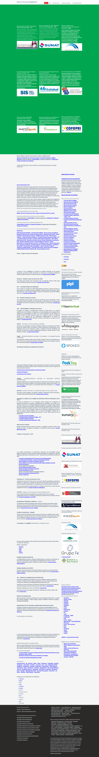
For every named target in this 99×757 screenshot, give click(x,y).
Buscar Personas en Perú (67, 589)
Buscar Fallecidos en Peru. (43, 249)
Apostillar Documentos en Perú (58, 716)
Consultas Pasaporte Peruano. (71, 218)
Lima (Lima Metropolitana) (63, 728)
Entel (20, 551)
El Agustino (20, 664)
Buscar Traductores (24, 474)
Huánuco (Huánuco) (75, 725)
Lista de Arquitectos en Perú (31, 243)
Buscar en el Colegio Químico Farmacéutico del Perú (31, 471)
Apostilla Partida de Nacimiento (24, 717)
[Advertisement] (49, 15)
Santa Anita (37, 672)
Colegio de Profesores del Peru (42, 213)
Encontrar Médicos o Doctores (42, 241)
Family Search (67, 252)
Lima (65, 618)
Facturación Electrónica (37, 247)
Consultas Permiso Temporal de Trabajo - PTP (30, 417)
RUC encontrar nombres (69, 212)
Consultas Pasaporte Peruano (24, 238)
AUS (24, 213)
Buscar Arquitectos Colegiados (26, 465)
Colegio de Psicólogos (35, 224)
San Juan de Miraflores (52, 667)
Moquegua (66, 622)
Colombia (21, 686)
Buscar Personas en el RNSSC (51, 247)
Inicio (46, 3)
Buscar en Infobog (68, 208)
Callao (65, 606)
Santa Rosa (48, 669)
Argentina (21, 678)
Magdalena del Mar (52, 664)
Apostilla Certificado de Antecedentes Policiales (28, 729)
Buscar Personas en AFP (49, 234)
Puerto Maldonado (76, 621)
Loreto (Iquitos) (74, 728)
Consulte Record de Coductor (24, 374)
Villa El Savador (29, 672)
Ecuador (21, 688)
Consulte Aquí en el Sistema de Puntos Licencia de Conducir (31, 370)
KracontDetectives (66, 586)
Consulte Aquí (50, 586)
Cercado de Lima (21, 663)
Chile (20, 684)
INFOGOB (19, 159)
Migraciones (20, 230)
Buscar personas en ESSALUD (51, 232)
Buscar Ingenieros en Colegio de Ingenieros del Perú (31, 461)
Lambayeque (67, 617)
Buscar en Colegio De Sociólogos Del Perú (29, 473)
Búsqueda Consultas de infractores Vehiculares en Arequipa (33, 655)
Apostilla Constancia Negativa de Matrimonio (27, 736)
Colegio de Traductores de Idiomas (25, 160)
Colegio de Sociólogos (22, 225)
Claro (20, 548)
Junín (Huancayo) (58, 727)
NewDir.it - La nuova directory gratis (70, 637)
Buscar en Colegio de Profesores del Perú (29, 468)
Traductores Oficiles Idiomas (24, 247)
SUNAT (18, 158)
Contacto (69, 192)
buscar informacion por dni (23, 184)
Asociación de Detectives (72, 591)
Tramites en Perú (75, 586)
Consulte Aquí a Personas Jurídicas (29, 507)
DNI (50, 3)
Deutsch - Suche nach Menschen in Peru (26, 711)
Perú (20, 695)
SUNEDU (53, 158)
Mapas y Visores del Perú (70, 643)
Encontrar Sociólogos (46, 244)
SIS (28, 158)
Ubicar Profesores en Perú (70, 235)
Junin (65, 614)
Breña (34, 663)
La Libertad (66, 615)
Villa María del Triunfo (31, 670)
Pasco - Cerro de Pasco (69, 624)
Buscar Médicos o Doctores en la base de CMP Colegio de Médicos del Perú (37, 462)
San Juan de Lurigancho (42, 670)
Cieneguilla (50, 663)
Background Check (76, 707)
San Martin (66, 628)
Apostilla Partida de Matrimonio (24, 719)
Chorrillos (56, 663)
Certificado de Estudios (22, 738)
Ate (26, 663)
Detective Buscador (70, 592)
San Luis (19, 669)
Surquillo (23, 670)
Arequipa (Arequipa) (61, 722)
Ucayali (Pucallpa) (69, 734)
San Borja (23, 672)
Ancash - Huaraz (68, 599)
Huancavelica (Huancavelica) (63, 725)
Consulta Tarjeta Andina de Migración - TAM (43, 238)
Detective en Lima (75, 713)
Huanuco (66, 611)
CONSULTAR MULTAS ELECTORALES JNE (26, 249)
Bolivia (20, 680)
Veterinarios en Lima (44, 243)
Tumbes (66, 631)
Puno (65, 627)
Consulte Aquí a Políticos (42, 394)
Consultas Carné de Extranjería (29, 237)
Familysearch (55, 159)
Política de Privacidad (55, 753)
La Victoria (38, 664)
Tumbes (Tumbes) (60, 734)
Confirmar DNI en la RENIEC (70, 200)
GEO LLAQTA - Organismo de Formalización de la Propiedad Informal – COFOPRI (71, 655)
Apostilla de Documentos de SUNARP (26, 731)
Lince (43, 664)
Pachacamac (26, 666)
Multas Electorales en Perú (70, 222)
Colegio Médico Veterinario (23, 224)
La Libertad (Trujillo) (68, 727)
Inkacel (21, 552)
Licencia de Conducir (34, 158)
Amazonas (66, 597)
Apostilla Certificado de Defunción (25, 723)
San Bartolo (30, 667)
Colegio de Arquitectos (45, 159)
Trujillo (71, 615)
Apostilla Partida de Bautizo (23, 721)
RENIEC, (19, 213)
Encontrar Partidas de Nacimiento (31, 246)
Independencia (43, 667)
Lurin (46, 664)
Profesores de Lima (30, 213)
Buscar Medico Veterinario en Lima (27, 467)
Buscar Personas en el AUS (36, 234)
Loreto (65, 619)
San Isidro (36, 667)
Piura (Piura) (63, 731)
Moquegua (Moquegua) (71, 730)
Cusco (65, 608)
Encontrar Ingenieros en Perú (27, 241)
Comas (38, 663)
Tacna (65, 630)
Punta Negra (20, 667)
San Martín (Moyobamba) (72, 733)
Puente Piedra (45, 666)
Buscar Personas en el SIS (23, 234)
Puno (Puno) (62, 733)
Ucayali (65, 633)
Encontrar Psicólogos (25, 244)
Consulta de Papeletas (45, 158)
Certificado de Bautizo (22, 740)
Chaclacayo (44, 663)
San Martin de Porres (27, 669)
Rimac (25, 667)
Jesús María (26, 664)
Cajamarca (66, 605)
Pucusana (32, 666)
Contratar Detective (77, 3)
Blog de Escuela (68, 711)
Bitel (20, 549)
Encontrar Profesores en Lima (34, 240)
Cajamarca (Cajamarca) (63, 724)
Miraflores (19, 666)
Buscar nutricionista (24, 464)
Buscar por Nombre (66, 3)
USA (20, 701)
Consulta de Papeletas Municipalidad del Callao (30, 657)
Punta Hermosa (53, 666)
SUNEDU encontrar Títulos (42, 235)
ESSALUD (25, 158)
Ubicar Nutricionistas (69, 231)
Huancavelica (67, 609)
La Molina (32, 664)
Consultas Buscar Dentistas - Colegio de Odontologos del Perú (34, 460)
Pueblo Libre (38, 666)
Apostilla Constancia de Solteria (24, 733)
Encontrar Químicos (36, 244)
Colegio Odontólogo (27, 159)
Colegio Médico (36, 159)
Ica (64, 612)
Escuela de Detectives (75, 588)
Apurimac (66, 600)
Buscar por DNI (56, 3)
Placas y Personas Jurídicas (47, 246)
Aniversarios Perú (69, 594)
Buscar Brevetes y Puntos (29, 235)
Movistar (21, 546)
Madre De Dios (67, 621)
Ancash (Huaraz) (69, 721)
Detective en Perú (66, 588)
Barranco (30, 663)
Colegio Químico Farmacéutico (49, 224)
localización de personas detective (71, 178)
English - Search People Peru (23, 709)
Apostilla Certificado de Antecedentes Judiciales (28, 725)
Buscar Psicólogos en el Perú (26, 470)
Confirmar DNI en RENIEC (37, 232)
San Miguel (35, 669)
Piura (65, 625)
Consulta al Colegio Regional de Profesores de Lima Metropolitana (35, 458)
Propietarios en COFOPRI (70, 241)
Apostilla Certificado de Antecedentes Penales (28, 727)
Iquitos (69, 619)
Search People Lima (55, 714)
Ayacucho (66, 603)
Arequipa (66, 602)
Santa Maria (42, 669)
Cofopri (52, 213)
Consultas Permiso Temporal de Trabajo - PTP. (48, 237)
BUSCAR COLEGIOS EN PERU (23, 232)
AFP (21, 158)
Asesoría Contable (69, 710)
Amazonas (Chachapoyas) (57, 721)
